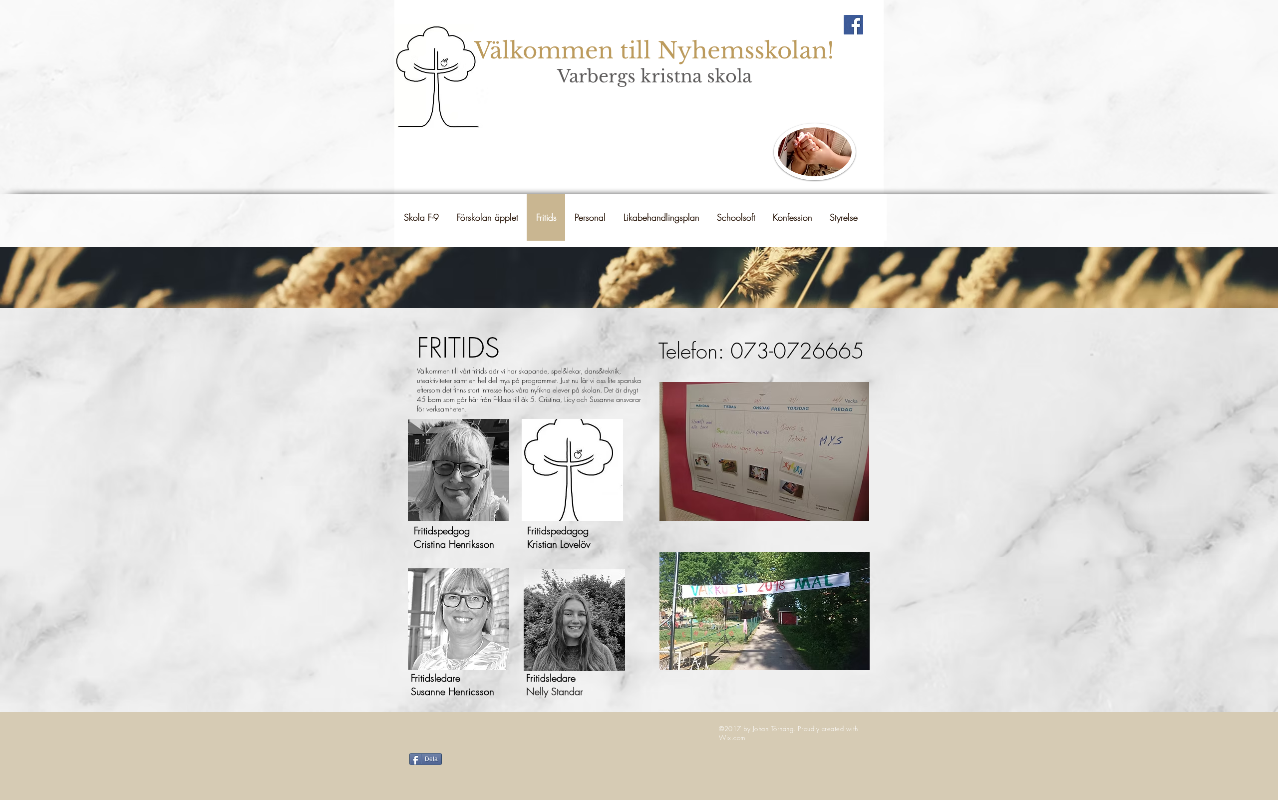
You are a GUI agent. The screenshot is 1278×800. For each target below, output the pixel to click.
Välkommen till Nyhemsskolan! (654, 50)
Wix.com (732, 737)
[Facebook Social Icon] (853, 24)
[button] (661, 217)
